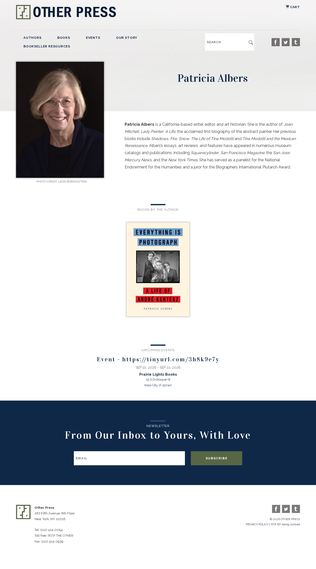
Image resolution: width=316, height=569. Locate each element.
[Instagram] (296, 42)
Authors (32, 38)
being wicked (291, 524)
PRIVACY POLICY (257, 524)
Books (63, 38)
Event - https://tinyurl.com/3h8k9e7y (158, 359)
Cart (294, 7)
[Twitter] (286, 42)
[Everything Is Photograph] (158, 270)
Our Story (126, 38)
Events (93, 38)
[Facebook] (276, 42)
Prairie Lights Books (158, 374)
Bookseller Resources (46, 46)
